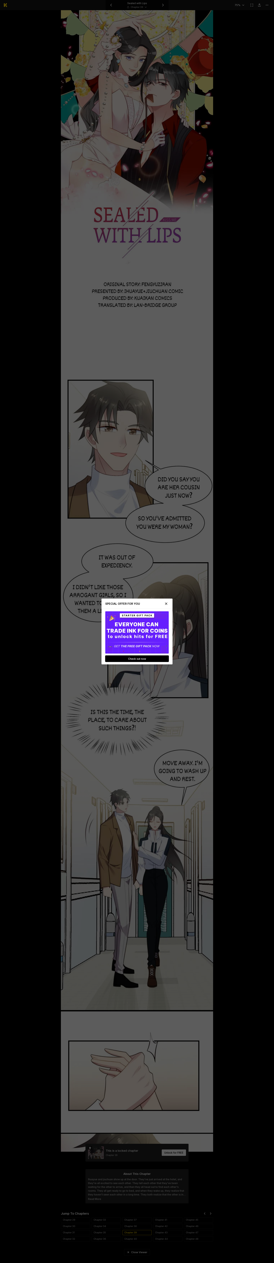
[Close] (166, 603)
